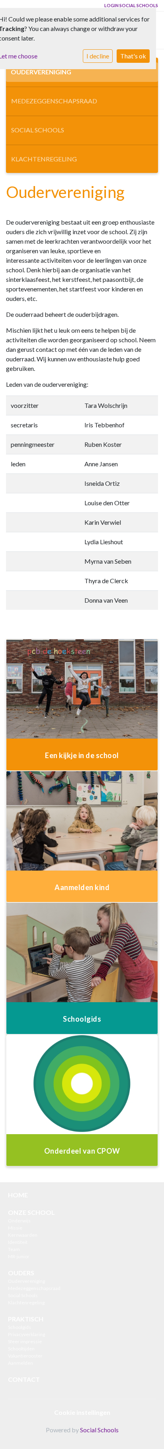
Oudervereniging (41, 72)
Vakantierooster (25, 1356)
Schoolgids (19, 1327)
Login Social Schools (131, 5)
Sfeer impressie (25, 1341)
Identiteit (17, 1242)
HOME (18, 1195)
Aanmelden (20, 1363)
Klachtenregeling (44, 159)
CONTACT (24, 1379)
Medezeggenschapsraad (54, 101)
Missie (15, 1228)
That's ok (133, 56)
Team (14, 1249)
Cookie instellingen (82, 1412)
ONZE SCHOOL (31, 1212)
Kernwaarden (22, 1235)
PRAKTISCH (25, 1319)
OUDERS (21, 1272)
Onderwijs (19, 1221)
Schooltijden (21, 1349)
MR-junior (18, 1256)
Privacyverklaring (26, 1334)
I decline (97, 56)
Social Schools (37, 130)
